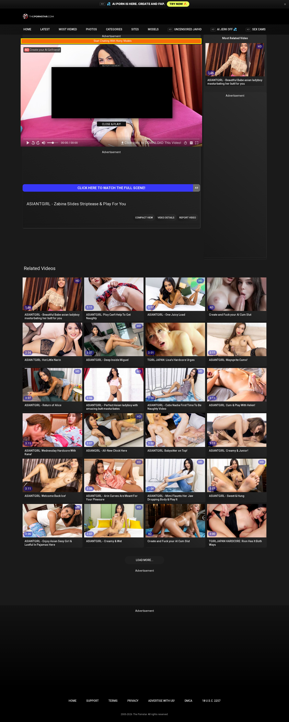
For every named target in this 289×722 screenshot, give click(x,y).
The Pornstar (140, 714)
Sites (135, 29)
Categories (114, 29)
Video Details (166, 217)
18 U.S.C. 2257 (211, 700)
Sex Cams (256, 29)
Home (27, 29)
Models (153, 29)
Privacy (132, 700)
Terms (113, 700)
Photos (91, 29)
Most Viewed (68, 29)
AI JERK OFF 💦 (224, 29)
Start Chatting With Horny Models (113, 40)
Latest (45, 29)
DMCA (188, 700)
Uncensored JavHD (185, 29)
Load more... (144, 560)
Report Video (187, 217)
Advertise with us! (161, 700)
